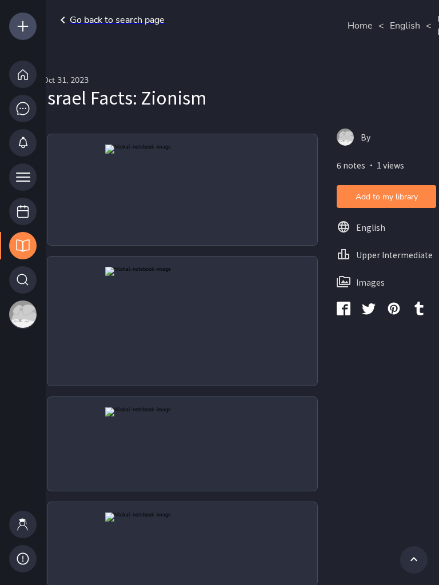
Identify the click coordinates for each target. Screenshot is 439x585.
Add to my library (387, 196)
